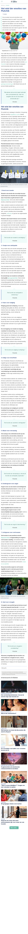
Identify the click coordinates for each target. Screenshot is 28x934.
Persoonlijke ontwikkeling (7, 765)
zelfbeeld (9, 213)
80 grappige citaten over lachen (11, 804)
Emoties (7, 5)
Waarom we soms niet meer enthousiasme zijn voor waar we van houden (12, 822)
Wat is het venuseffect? (8, 713)
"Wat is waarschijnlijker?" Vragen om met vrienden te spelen (13, 786)
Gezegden (3, 783)
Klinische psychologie (6, 693)
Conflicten (3, 728)
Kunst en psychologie (6, 711)
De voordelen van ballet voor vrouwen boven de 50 (13, 749)
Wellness (3, 5)
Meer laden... (14, 827)
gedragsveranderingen (7, 84)
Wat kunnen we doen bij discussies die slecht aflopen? (13, 731)
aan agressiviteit (12, 278)
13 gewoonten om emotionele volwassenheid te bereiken (10, 767)
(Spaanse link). (5, 199)
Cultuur (3, 747)
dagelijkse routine (15, 114)
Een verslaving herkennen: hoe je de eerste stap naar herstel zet (12, 695)
